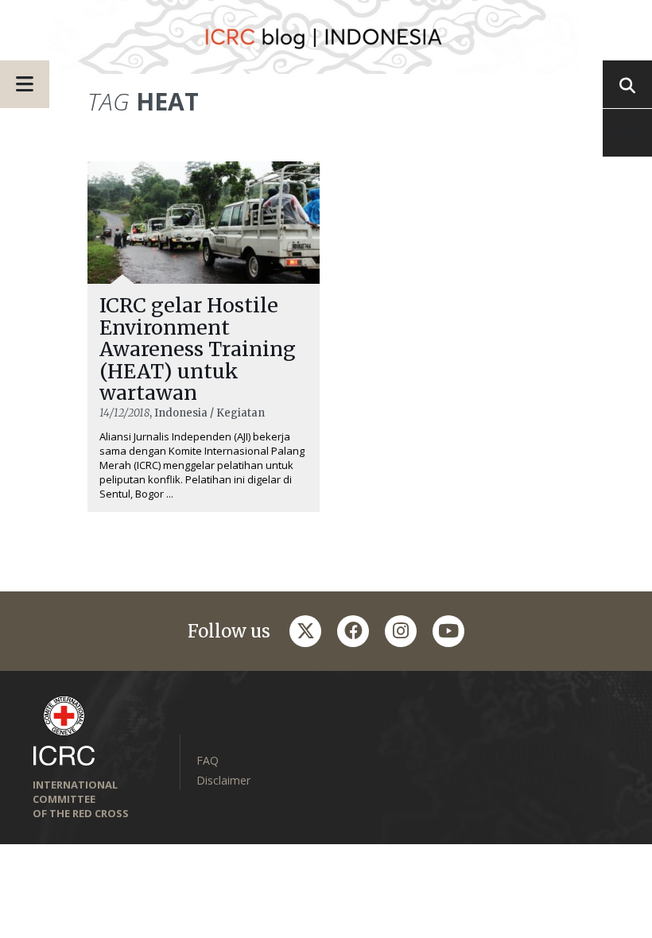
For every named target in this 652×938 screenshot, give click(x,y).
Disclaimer (223, 780)
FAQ (207, 760)
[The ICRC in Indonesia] (326, 37)
